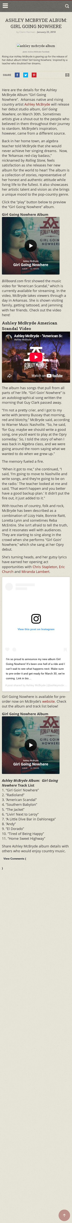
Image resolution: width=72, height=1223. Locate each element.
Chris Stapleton (45, 566)
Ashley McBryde (37, 104)
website (48, 701)
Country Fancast (25, 6)
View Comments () (14, 863)
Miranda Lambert (35, 571)
